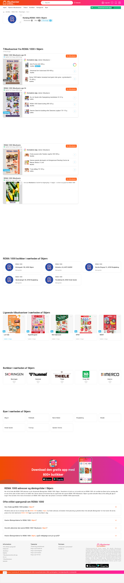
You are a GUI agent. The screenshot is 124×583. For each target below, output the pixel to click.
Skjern (31, 507)
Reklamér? (6, 548)
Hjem (5, 7)
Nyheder (5, 561)
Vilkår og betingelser (51, 572)
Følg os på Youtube (36, 552)
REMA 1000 (15, 12)
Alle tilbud (5, 551)
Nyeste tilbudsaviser (14, 7)
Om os (4, 557)
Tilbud (25, 7)
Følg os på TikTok (35, 554)
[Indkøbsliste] (119, 2)
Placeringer (22, 12)
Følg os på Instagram (36, 550)
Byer (46, 7)
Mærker (5, 553)
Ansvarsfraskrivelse (40, 572)
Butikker (32, 7)
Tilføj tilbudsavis (7, 559)
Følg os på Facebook (36, 548)
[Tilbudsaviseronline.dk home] (11, 2)
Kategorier (40, 7)
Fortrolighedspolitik (63, 572)
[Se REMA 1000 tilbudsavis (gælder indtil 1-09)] (12, 193)
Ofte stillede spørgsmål (9, 546)
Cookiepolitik (72, 572)
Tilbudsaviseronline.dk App (10, 555)
